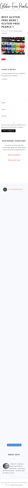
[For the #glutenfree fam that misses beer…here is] (14, 249)
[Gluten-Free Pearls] (14, 11)
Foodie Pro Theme (16, 485)
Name (3, 102)
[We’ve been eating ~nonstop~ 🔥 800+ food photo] (14, 374)
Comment (4, 79)
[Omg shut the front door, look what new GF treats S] (14, 361)
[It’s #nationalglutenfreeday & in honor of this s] (14, 324)
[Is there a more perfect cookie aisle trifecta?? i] (14, 211)
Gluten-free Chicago (14, 155)
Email (3, 109)
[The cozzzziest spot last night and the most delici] (14, 311)
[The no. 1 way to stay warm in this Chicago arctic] (14, 299)
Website (3, 116)
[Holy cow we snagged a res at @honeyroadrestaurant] (14, 424)
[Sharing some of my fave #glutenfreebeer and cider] (14, 261)
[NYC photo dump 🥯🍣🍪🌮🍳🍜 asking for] (14, 286)
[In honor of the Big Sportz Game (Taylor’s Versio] (14, 274)
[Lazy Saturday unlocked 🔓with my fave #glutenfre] (14, 336)
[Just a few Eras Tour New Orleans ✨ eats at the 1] (14, 199)
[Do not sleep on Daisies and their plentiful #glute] (14, 411)
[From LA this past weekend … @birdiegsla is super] (14, 437)
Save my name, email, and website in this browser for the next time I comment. (13, 126)
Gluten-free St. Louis (14, 160)
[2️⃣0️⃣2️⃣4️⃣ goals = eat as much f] (14, 349)
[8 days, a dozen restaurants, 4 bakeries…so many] (14, 399)
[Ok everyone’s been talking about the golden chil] (14, 224)
